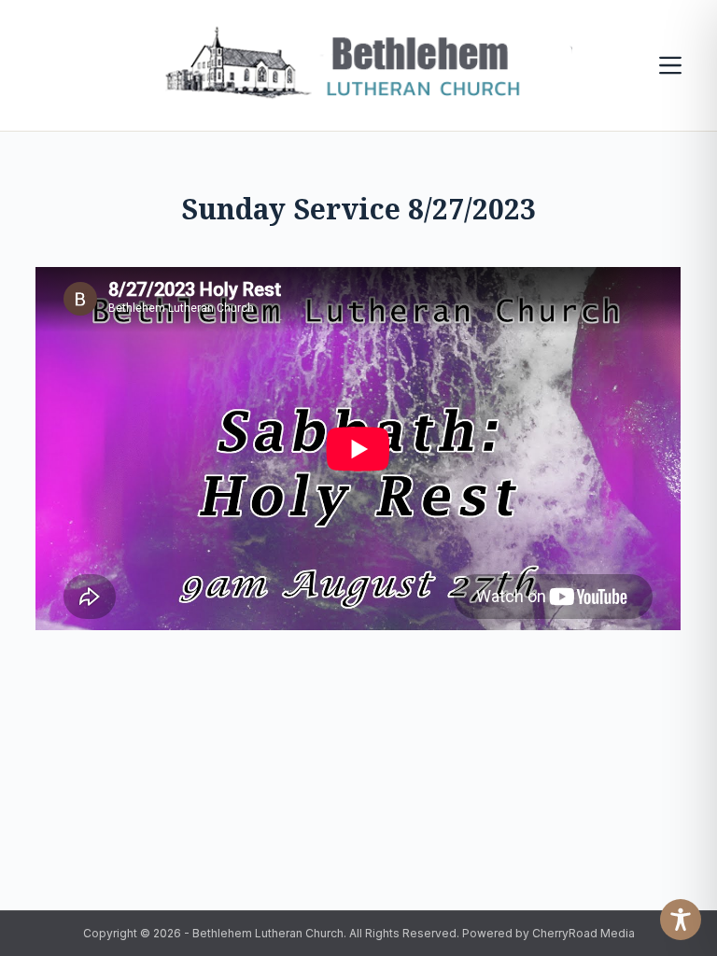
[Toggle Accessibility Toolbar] (680, 919)
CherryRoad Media (583, 933)
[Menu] (670, 65)
